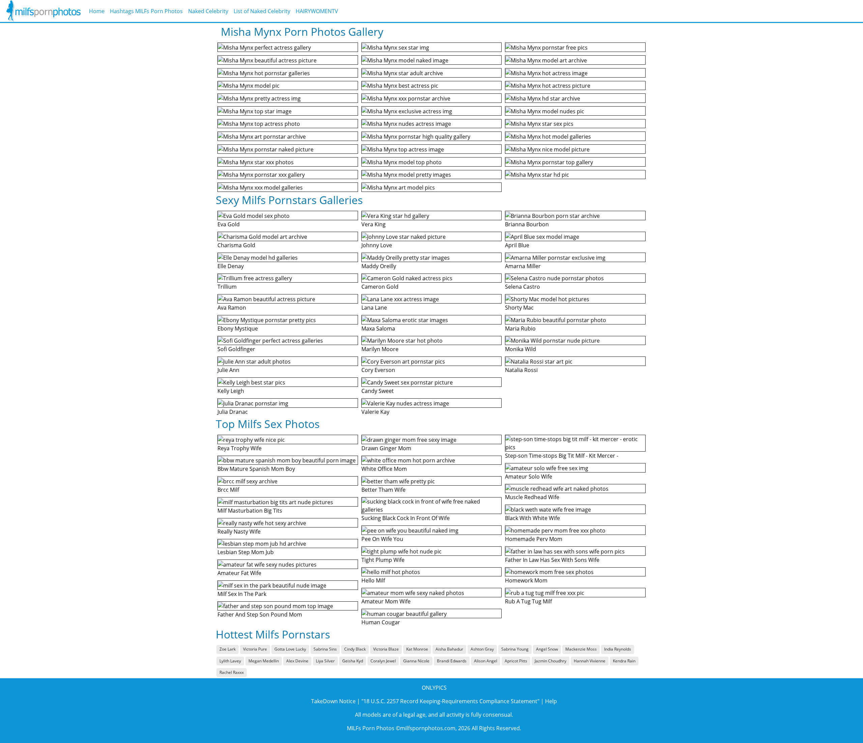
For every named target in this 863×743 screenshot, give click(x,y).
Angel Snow (547, 649)
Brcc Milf (228, 489)
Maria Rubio (520, 328)
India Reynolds (617, 649)
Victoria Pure (255, 649)
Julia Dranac (232, 412)
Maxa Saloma (378, 328)
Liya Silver (325, 661)
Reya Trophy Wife (239, 448)
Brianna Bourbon (527, 224)
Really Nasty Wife (239, 531)
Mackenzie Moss (581, 649)
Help (551, 701)
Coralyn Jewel (383, 661)
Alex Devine (297, 661)
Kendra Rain (624, 661)
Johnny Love (376, 245)
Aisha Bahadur (449, 649)
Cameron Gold (379, 286)
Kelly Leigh (230, 391)
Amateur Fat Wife (239, 573)
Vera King (373, 224)
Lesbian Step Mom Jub (245, 552)
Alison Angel (485, 661)
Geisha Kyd (352, 661)
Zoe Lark (227, 649)
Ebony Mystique (237, 328)
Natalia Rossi (521, 370)
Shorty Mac (519, 307)
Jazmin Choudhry (550, 661)
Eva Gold (228, 224)
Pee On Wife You (382, 539)
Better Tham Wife (383, 489)
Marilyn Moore (379, 349)
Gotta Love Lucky (290, 649)
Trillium (227, 286)
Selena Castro (522, 286)
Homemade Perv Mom (533, 539)
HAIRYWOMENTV (317, 11)
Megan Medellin (263, 661)
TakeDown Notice (333, 701)
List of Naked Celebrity (262, 11)
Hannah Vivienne (589, 661)
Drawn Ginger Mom (386, 448)
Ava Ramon (231, 307)
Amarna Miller (523, 266)
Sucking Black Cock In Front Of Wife (405, 518)
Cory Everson (378, 370)
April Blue (517, 245)
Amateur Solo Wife (528, 476)
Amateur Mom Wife (386, 601)
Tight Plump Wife (383, 560)
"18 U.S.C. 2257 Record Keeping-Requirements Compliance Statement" (450, 701)
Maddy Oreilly (378, 266)
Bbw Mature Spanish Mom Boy (256, 469)
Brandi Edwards (452, 661)
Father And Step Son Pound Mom (259, 614)
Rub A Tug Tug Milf (528, 601)
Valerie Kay (375, 412)
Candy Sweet (377, 391)
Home (97, 11)
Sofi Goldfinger (236, 349)
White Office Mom (384, 469)
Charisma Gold (236, 245)
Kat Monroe (417, 649)
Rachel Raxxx (231, 672)
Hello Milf (373, 580)
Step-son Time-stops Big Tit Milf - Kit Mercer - (561, 455)
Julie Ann (228, 370)
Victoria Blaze (386, 649)
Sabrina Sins (325, 649)
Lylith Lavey (230, 661)
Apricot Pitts (516, 661)
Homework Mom (526, 580)
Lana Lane (374, 307)
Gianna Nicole (416, 661)
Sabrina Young (515, 649)
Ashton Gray (482, 649)
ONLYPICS (434, 687)
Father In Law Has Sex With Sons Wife (552, 560)
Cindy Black (355, 649)
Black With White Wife (532, 518)
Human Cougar (380, 622)
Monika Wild (520, 349)
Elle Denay (230, 266)
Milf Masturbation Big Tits (249, 510)
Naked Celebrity (208, 11)
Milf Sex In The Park (241, 594)
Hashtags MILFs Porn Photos (146, 11)
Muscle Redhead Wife (532, 497)
